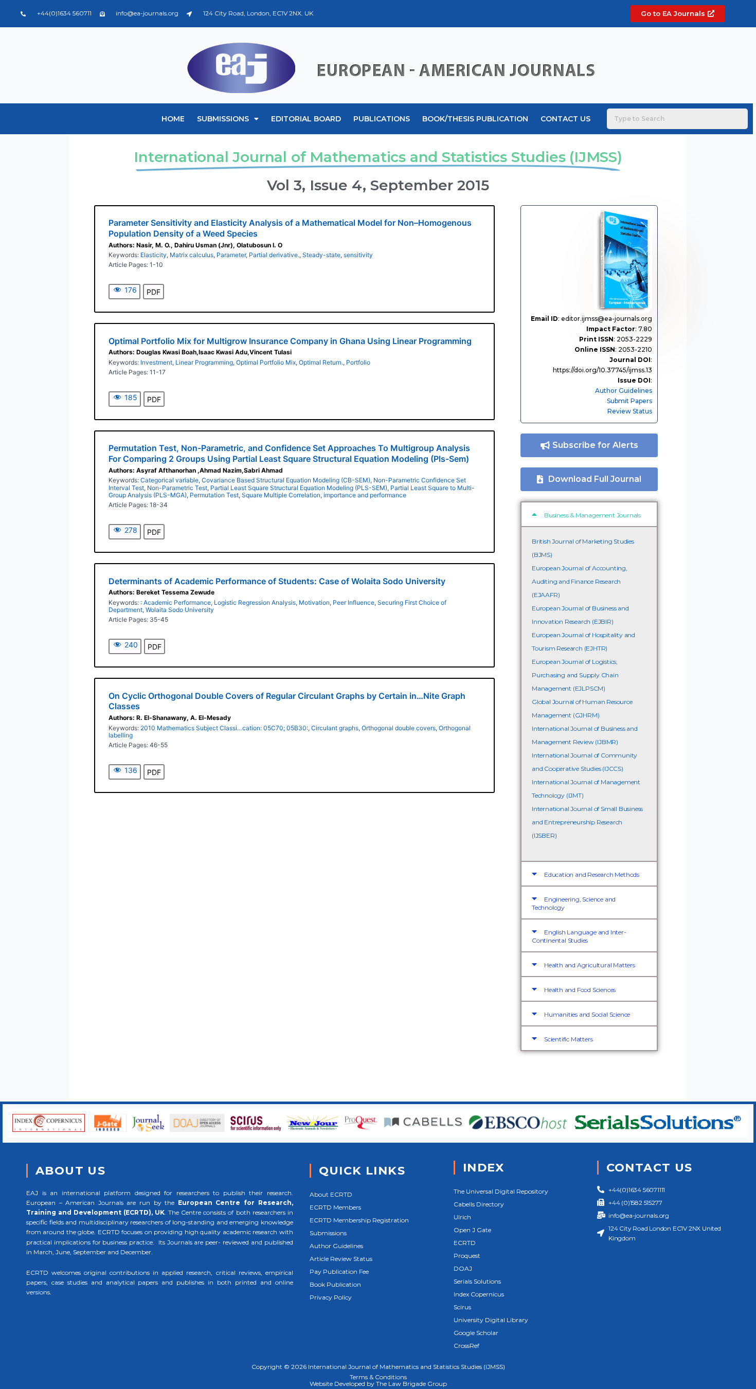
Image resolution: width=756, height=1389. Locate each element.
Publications (381, 118)
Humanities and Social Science (587, 1014)
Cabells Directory (479, 1204)
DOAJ (463, 1268)
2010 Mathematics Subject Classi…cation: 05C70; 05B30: (224, 728)
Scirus (462, 1307)
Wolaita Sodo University (180, 610)
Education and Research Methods (591, 874)
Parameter (231, 255)
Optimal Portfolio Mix (266, 362)
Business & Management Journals (592, 515)
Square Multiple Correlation (281, 495)
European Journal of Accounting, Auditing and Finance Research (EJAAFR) (579, 581)
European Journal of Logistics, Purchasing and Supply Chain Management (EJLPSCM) (575, 675)
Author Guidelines (623, 390)
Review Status (629, 411)
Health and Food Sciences (580, 990)
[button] (589, 514)
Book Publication (335, 1284)
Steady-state (321, 255)
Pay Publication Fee (339, 1271)
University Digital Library (491, 1320)
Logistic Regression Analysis (255, 602)
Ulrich (462, 1217)
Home (173, 118)
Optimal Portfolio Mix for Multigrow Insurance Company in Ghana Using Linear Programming (290, 341)
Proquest (467, 1255)
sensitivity (358, 255)
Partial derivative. (274, 255)
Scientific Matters (568, 1039)
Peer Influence (353, 602)
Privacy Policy (331, 1297)
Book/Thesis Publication (475, 118)
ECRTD (465, 1243)
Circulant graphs (334, 728)
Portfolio (358, 362)
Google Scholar (476, 1333)
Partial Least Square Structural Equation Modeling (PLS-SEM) (298, 488)
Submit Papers (629, 401)
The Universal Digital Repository (501, 1191)
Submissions (223, 118)
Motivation (314, 602)
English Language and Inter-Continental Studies (579, 936)
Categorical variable (169, 480)
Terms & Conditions (378, 1377)
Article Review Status (341, 1258)
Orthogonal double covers (399, 728)
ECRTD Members (335, 1207)
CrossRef (466, 1345)
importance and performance (364, 495)
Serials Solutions (477, 1281)
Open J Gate (472, 1230)
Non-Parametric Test (177, 488)
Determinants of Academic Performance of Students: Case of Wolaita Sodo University (277, 581)
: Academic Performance (175, 602)
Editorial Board (306, 118)
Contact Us (565, 118)
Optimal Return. (321, 362)
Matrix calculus (191, 255)
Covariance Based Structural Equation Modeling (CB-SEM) (286, 480)
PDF (153, 291)
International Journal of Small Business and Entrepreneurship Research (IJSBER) (587, 822)
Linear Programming (204, 362)
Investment (156, 362)
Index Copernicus (479, 1294)
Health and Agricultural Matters (589, 965)
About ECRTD (331, 1194)
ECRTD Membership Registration (359, 1220)
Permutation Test (214, 495)
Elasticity (153, 255)
